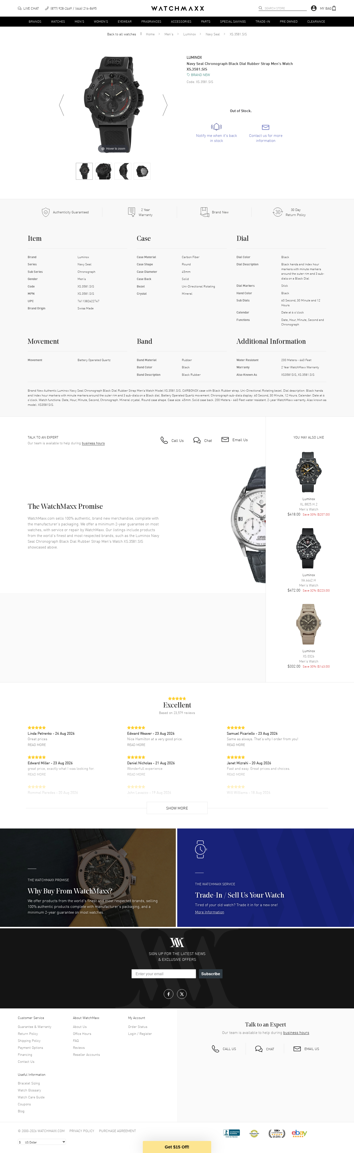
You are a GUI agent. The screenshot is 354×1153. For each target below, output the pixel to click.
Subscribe (210, 973)
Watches (58, 21)
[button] (328, 8)
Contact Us (26, 1061)
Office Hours (82, 1033)
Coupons (24, 1104)
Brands (35, 21)
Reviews (79, 1047)
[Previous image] (61, 105)
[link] (216, 133)
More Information (209, 912)
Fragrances (151, 21)
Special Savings (233, 21)
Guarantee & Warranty (34, 1026)
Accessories (181, 21)
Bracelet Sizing (29, 1083)
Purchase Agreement (117, 1130)
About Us (80, 1026)
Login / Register (140, 1033)
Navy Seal (213, 34)
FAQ (76, 1040)
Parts (205, 21)
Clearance (316, 21)
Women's (101, 21)
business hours (93, 443)
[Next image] (165, 105)
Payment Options (30, 1047)
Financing (25, 1054)
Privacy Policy (81, 1130)
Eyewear (125, 21)
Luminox (189, 34)
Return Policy (28, 1033)
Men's (79, 21)
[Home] (177, 8)
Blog (21, 1111)
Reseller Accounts (86, 1054)
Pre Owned (289, 21)
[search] (260, 8)
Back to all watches (121, 34)
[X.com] (182, 994)
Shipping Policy (29, 1040)
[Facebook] (168, 994)
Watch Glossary (29, 1090)
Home (150, 34)
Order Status (137, 1026)
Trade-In (263, 21)
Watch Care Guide (31, 1097)
